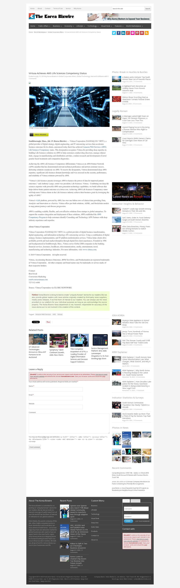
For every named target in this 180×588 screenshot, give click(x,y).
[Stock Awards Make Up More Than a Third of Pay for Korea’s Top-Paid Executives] (116, 415)
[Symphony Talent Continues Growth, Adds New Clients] (59, 341)
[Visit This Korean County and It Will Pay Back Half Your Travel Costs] (116, 342)
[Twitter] (114, 33)
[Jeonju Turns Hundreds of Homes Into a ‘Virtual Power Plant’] (116, 333)
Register (135, 501)
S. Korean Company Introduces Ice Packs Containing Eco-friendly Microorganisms (131, 483)
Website (31, 404)
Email (31, 395)
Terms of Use (58, 8)
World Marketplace (133, 26)
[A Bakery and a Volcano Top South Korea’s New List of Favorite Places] (116, 79)
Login (126, 501)
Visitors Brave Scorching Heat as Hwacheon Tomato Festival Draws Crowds (136, 99)
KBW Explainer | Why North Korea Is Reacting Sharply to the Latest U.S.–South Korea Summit (136, 372)
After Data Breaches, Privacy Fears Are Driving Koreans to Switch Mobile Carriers (136, 228)
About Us (94, 540)
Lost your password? (142, 521)
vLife (38, 200)
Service (68, 8)
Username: (128, 505)
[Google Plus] (128, 33)
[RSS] (147, 33)
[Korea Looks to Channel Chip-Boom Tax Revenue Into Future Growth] (146, 435)
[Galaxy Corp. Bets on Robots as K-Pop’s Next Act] (136, 452)
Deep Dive (94, 523)
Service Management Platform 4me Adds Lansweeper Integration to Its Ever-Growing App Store (100, 353)
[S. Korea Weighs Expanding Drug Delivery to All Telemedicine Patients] (116, 458)
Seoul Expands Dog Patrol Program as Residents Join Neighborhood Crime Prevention (130, 489)
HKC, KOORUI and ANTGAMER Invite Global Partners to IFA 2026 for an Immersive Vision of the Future (79, 529)
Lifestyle (79, 26)
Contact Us (95, 536)
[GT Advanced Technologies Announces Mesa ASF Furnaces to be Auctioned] (38, 339)
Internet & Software (97, 76)
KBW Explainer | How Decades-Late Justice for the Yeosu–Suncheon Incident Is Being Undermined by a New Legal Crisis (136, 384)
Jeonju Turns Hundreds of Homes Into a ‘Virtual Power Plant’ (135, 332)
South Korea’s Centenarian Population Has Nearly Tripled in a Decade (135, 405)
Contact (47, 8)
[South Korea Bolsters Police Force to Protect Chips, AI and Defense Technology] (146, 459)
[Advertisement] (69, 52)
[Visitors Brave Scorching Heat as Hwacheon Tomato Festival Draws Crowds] (116, 99)
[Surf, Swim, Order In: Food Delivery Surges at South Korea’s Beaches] (116, 220)
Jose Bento (116, 488)
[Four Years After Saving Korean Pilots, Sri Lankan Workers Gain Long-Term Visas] (116, 452)
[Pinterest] (142, 33)
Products (94, 531)
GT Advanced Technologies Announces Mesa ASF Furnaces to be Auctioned (37, 352)
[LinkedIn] (123, 33)
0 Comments (138, 81)
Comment (32, 412)
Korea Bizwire (52, 76)
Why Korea (77, 8)
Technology (92, 26)
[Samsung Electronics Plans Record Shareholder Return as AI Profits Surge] (126, 452)
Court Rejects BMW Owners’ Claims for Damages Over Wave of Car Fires (136, 140)
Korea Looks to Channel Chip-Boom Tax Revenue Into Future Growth (78, 559)
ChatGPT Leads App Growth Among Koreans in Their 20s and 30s (136, 210)
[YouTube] (137, 33)
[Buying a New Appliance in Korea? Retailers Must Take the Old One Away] (116, 322)
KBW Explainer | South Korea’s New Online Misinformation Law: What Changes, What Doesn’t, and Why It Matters (136, 360)
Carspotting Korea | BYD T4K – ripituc (125, 473)
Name (31, 386)
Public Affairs (43, 26)
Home (32, 8)
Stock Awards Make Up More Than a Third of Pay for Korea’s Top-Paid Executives (136, 416)
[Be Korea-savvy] (52, 16)
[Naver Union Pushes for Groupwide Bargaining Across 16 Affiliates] (136, 459)
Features (118, 26)
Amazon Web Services (43, 314)
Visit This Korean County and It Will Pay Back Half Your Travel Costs (136, 341)
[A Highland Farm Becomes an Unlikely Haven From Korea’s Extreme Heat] (116, 87)
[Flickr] (133, 33)
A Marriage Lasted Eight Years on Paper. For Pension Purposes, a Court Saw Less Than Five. (135, 118)
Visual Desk (105, 26)
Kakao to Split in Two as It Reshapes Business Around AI (78, 545)
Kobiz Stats (95, 527)
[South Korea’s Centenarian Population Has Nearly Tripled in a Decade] (116, 405)
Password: (127, 513)
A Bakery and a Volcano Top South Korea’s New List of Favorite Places (136, 78)
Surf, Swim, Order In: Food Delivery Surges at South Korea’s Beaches (136, 218)
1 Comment (140, 390)
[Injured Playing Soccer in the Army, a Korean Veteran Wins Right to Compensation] (116, 128)
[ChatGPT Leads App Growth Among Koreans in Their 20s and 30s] (116, 211)
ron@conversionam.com (38, 279)
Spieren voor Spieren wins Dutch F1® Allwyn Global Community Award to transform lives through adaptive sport (79, 511)
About (40, 8)
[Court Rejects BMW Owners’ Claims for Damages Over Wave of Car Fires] (116, 139)
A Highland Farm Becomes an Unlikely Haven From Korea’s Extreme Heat (134, 88)
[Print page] (69, 83)
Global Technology (83, 76)
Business (56, 26)
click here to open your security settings (136, 540)
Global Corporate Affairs (56, 32)
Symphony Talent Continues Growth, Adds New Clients (57, 352)
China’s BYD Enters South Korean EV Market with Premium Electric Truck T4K (130, 475)
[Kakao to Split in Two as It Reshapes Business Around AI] (136, 435)
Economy (68, 26)
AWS (54, 314)
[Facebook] (119, 33)
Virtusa (60, 314)
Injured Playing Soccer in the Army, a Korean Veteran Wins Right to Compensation (136, 129)
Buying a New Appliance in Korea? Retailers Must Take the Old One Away (135, 322)
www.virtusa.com (89, 249)
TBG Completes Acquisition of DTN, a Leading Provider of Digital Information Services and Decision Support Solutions (79, 355)
